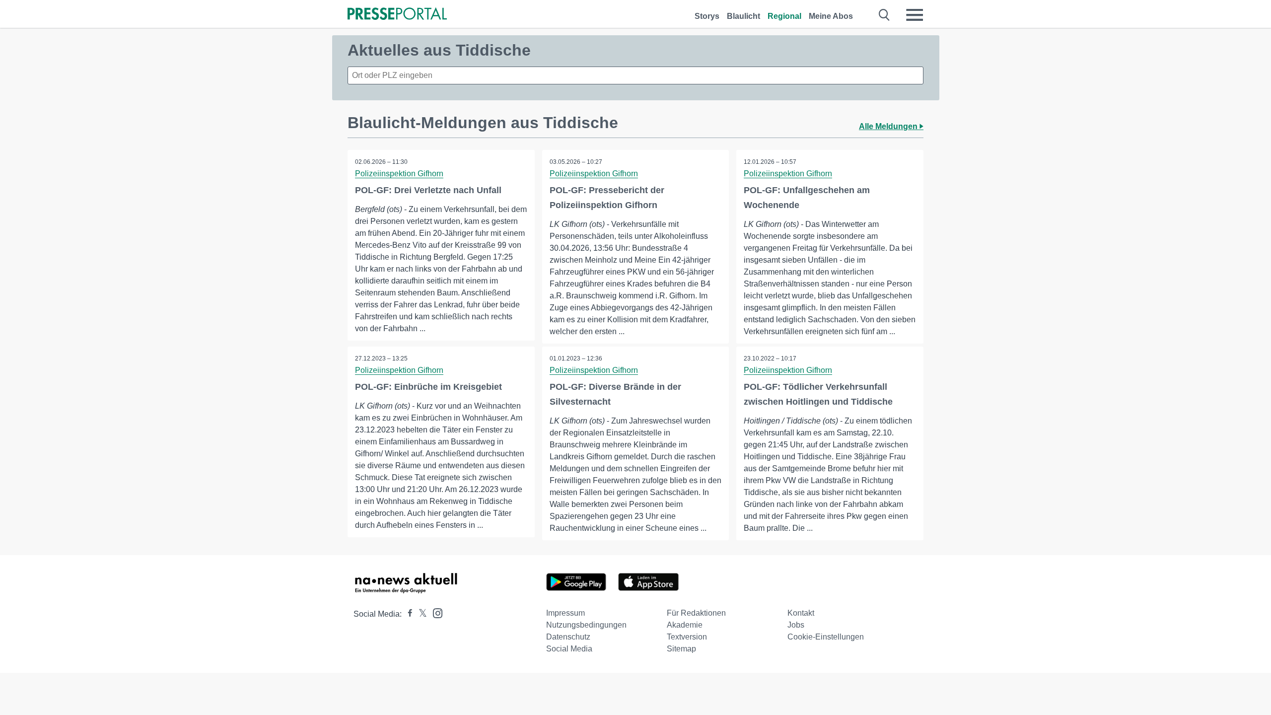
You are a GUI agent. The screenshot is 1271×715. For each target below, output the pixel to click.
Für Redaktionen (696, 613)
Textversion (687, 637)
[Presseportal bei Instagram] (434, 612)
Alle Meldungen (889, 126)
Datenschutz (568, 637)
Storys (707, 16)
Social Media (569, 648)
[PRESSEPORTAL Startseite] (397, 14)
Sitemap (681, 648)
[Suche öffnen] (884, 15)
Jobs (795, 625)
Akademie (685, 625)
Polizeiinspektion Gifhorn (399, 173)
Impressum (565, 613)
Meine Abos (831, 16)
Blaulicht (743, 16)
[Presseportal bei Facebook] (407, 614)
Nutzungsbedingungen (586, 625)
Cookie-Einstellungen (825, 637)
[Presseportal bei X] (420, 614)
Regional (784, 16)
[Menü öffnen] (914, 15)
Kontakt (800, 613)
